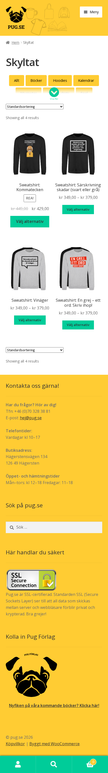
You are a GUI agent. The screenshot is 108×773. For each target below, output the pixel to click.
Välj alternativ (30, 221)
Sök (54, 764)
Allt (16, 80)
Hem (15, 42)
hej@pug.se (31, 418)
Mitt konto (18, 764)
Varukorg (83, 760)
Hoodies (60, 80)
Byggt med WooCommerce (54, 743)
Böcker (36, 80)
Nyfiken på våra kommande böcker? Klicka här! (54, 705)
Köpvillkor (15, 743)
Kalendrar (86, 80)
